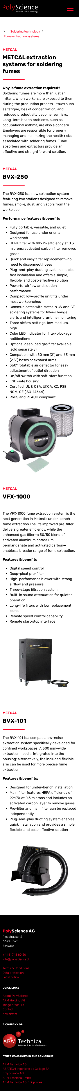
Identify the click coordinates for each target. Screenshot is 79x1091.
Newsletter (10, 1014)
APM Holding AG (14, 1000)
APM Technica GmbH (17, 1077)
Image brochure (13, 1005)
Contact (8, 1009)
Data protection (13, 972)
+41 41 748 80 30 (14, 954)
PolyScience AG (13, 1073)
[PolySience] (20, 8)
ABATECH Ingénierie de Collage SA (26, 1068)
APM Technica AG (15, 1064)
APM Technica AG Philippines (22, 1082)
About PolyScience (15, 995)
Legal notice (11, 977)
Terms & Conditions (16, 968)
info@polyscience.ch (16, 959)
